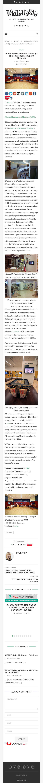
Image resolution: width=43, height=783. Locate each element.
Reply (36, 655)
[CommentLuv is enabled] (16, 743)
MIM (9, 423)
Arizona (9, 532)
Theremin (15, 331)
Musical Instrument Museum (21, 128)
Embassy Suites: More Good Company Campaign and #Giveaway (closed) (21, 607)
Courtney (25, 61)
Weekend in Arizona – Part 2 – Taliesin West (21, 671)
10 (30, 636)
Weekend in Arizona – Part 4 (20, 655)
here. (17, 526)
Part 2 (9, 102)
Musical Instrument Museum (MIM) (20, 117)
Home (7, 41)
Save (30, 544)
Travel (16, 41)
